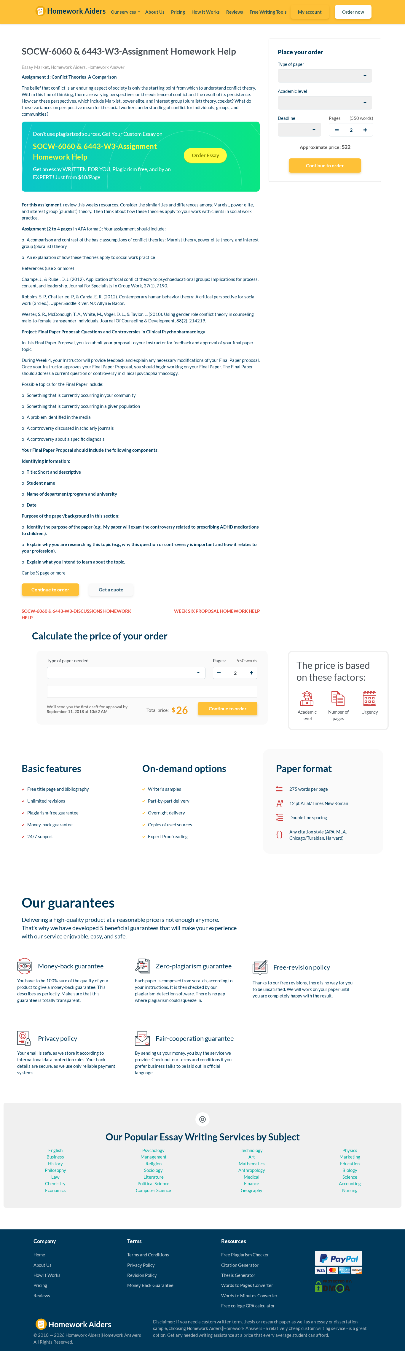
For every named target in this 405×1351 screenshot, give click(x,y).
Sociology (153, 1170)
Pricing (178, 12)
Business (55, 1156)
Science (349, 1177)
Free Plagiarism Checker (245, 1254)
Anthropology (251, 1170)
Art (251, 1156)
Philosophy (55, 1170)
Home (39, 1254)
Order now (353, 12)
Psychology (153, 1150)
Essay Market (35, 67)
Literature (153, 1177)
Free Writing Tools (268, 12)
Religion (154, 1163)
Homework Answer (106, 67)
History (55, 1163)
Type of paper (291, 64)
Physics (349, 1150)
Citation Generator (240, 1265)
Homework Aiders (68, 67)
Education (350, 1163)
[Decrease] (218, 672)
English (55, 1150)
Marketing (349, 1156)
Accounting (350, 1183)
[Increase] (251, 672)
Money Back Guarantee (150, 1285)
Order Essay (205, 155)
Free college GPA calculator (248, 1305)
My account (310, 12)
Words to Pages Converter (247, 1285)
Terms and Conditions (148, 1254)
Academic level (292, 91)
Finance (251, 1183)
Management (154, 1156)
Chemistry (55, 1183)
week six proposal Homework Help (217, 611)
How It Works (206, 12)
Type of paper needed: (68, 660)
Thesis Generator (238, 1275)
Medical (251, 1177)
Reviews (234, 12)
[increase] (365, 129)
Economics (55, 1190)
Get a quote (111, 589)
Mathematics (252, 1163)
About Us (155, 12)
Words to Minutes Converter (249, 1295)
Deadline (286, 118)
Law (55, 1177)
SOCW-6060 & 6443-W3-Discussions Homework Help (76, 614)
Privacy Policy (141, 1265)
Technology (252, 1150)
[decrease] (337, 129)
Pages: (219, 660)
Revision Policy (142, 1275)
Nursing (350, 1190)
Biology (349, 1170)
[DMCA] (333, 1285)
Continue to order (50, 589)
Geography (251, 1190)
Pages (335, 118)
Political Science (153, 1183)
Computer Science (153, 1190)
